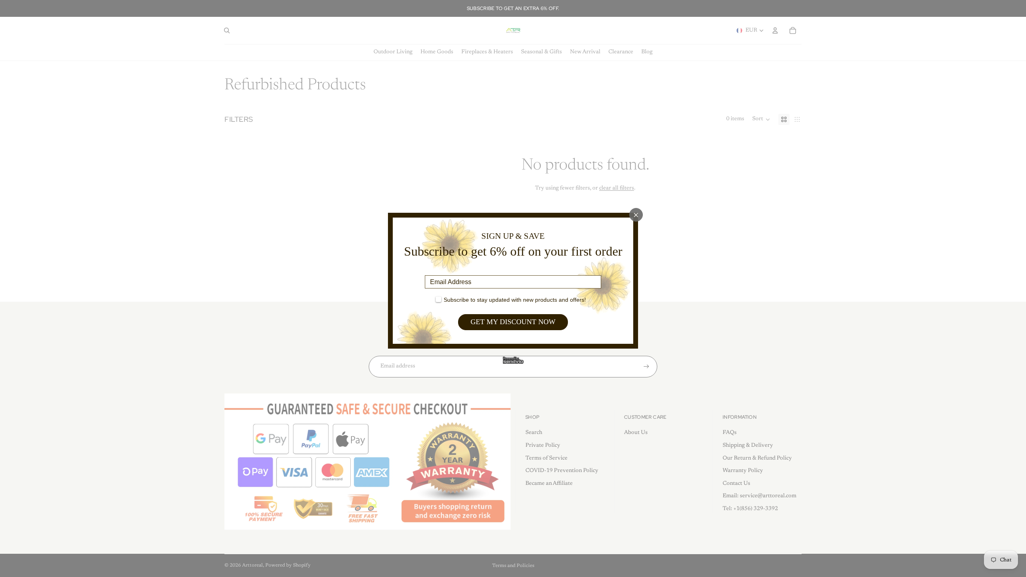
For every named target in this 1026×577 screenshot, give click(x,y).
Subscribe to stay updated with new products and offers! (515, 300)
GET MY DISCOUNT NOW (513, 322)
